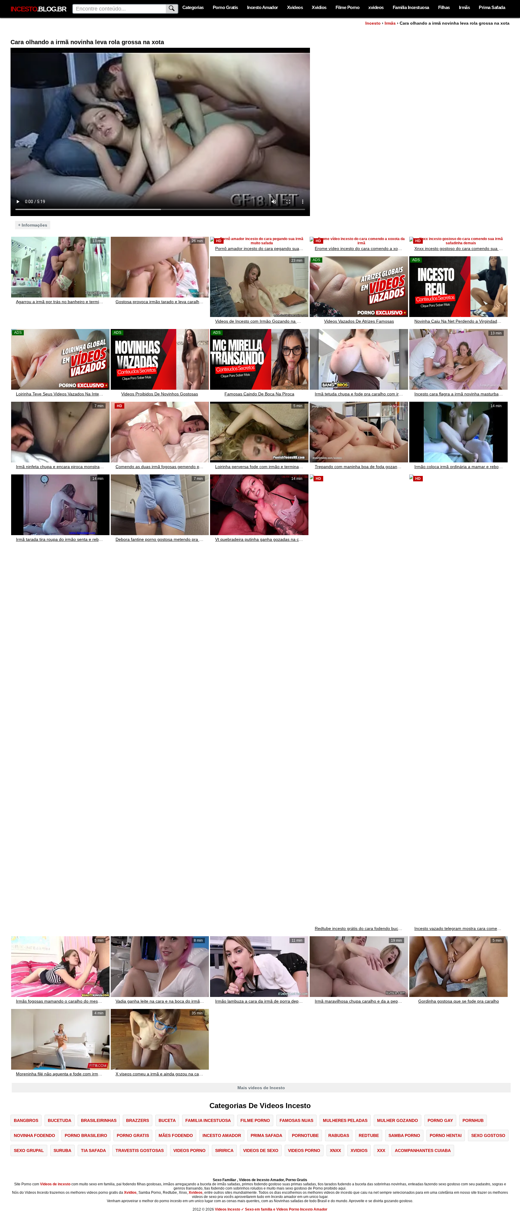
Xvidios (319, 7)
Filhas (444, 7)
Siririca (224, 1150)
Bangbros (26, 1120)
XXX (381, 1150)
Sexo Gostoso (488, 1135)
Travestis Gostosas (140, 1150)
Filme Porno (348, 7)
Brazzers (137, 1120)
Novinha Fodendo (34, 1135)
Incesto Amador (262, 7)
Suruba (62, 1150)
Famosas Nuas (296, 1120)
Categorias (193, 7)
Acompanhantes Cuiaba (423, 1150)
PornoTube (305, 1135)
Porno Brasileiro (86, 1135)
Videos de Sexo (260, 1150)
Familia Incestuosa (411, 7)
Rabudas (338, 1135)
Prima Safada (492, 7)
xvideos (376, 7)
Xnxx (335, 1150)
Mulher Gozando (397, 1120)
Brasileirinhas (98, 1120)
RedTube (369, 1135)
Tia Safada (93, 1150)
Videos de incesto (55, 1184)
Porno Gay (440, 1120)
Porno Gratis (225, 7)
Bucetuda (59, 1120)
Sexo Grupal (29, 1150)
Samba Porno (404, 1135)
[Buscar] (172, 9)
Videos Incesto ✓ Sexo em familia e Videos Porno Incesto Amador (271, 1209)
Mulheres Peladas (345, 1120)
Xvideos (295, 7)
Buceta (167, 1120)
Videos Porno (189, 1150)
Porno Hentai (446, 1135)
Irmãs (464, 7)
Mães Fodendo (176, 1135)
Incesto (373, 23)
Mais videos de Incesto (261, 1087)
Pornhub (473, 1120)
